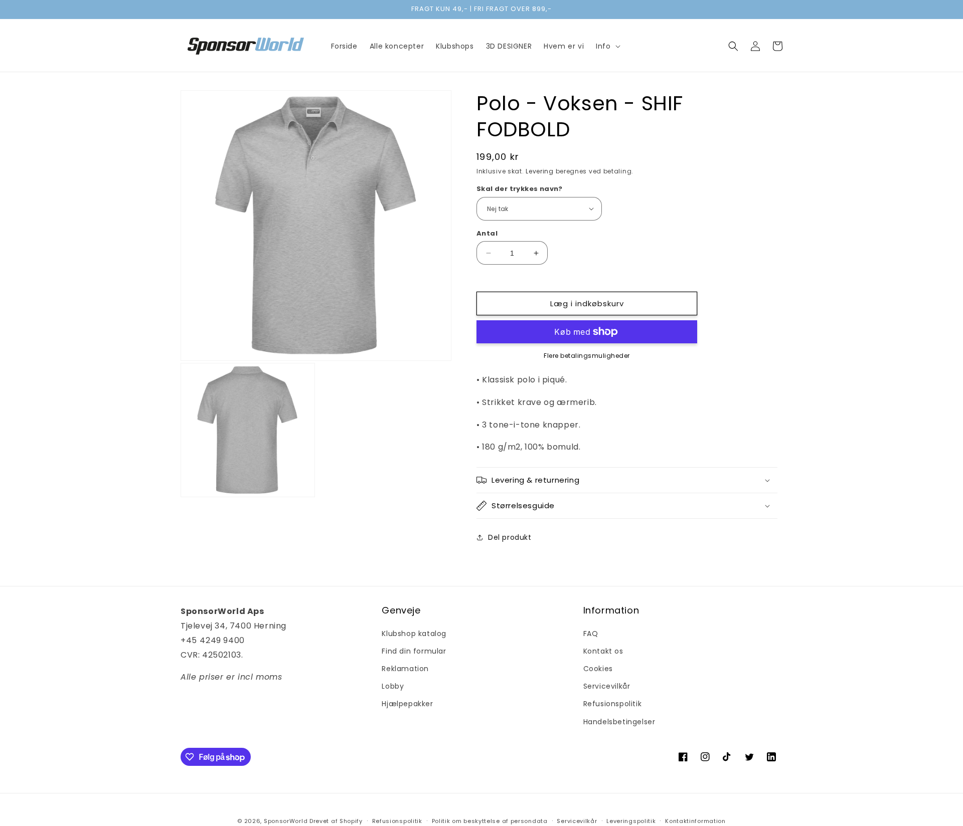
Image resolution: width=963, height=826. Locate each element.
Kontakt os (603, 651)
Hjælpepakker (407, 704)
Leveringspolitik (631, 821)
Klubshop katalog (414, 634)
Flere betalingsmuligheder (587, 355)
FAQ (590, 634)
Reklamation (405, 669)
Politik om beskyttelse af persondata (490, 821)
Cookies (598, 669)
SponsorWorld (285, 821)
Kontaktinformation (695, 821)
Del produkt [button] (510, 537)
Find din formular (414, 651)
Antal (487, 233)
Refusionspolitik (612, 704)
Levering (540, 171)
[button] (607, 46)
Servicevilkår (606, 686)
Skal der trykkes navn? (519, 188)
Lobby (393, 686)
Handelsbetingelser (619, 722)
